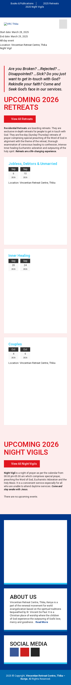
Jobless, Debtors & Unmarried (32, 164)
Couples (15, 344)
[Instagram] (41, 13)
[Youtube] (35, 13)
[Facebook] (29, 13)
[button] (20, 119)
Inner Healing (19, 255)
